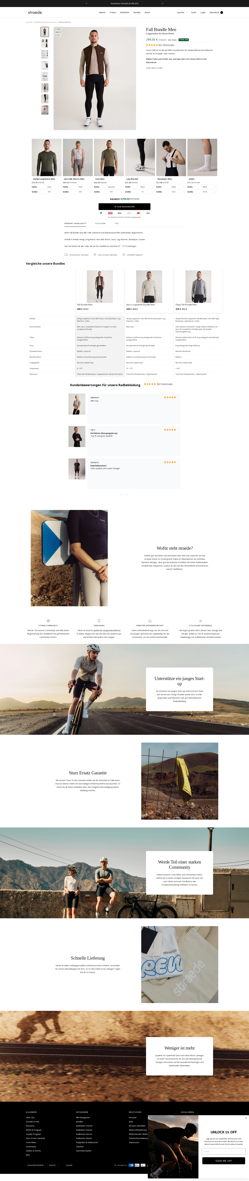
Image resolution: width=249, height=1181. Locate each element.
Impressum (134, 1142)
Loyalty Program (33, 1134)
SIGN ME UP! (224, 1161)
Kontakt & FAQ (32, 1121)
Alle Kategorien (83, 1117)
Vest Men (100, 179)
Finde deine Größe (154, 67)
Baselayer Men (165, 179)
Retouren (30, 1125)
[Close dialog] (246, 1118)
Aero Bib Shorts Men (74, 179)
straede (29, 22)
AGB (131, 1121)
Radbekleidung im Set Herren (45, 22)
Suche (193, 12)
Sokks (192, 179)
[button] (122, 495)
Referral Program (34, 1130)
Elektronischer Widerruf (139, 1134)
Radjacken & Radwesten (87, 1142)
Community (31, 1146)
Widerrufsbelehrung (138, 1130)
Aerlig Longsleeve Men (44, 179)
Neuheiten (124, 12)
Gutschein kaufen (83, 1150)
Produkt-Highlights (75, 223)
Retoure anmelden (137, 1125)
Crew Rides (31, 1142)
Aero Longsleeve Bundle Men (140, 304)
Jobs (28, 1154)
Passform (100, 223)
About (147, 12)
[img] (152, 45)
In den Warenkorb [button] (124, 206)
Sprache (181, 12)
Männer (102, 12)
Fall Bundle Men (85, 304)
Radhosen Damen (84, 1138)
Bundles (137, 12)
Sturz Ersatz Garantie (107, 254)
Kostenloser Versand (78, 254)
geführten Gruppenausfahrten (107, 630)
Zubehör (80, 1146)
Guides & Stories (33, 1150)
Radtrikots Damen (84, 1130)
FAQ (117, 223)
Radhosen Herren (84, 1134)
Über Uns (30, 1117)
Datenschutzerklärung (138, 1138)
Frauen (113, 12)
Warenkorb (215, 12)
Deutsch (52, 1165)
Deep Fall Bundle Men (186, 304)
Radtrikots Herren (84, 1125)
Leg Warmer (132, 179)
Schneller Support (135, 254)
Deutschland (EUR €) (35, 1165)
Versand (132, 1117)
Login (202, 12)
